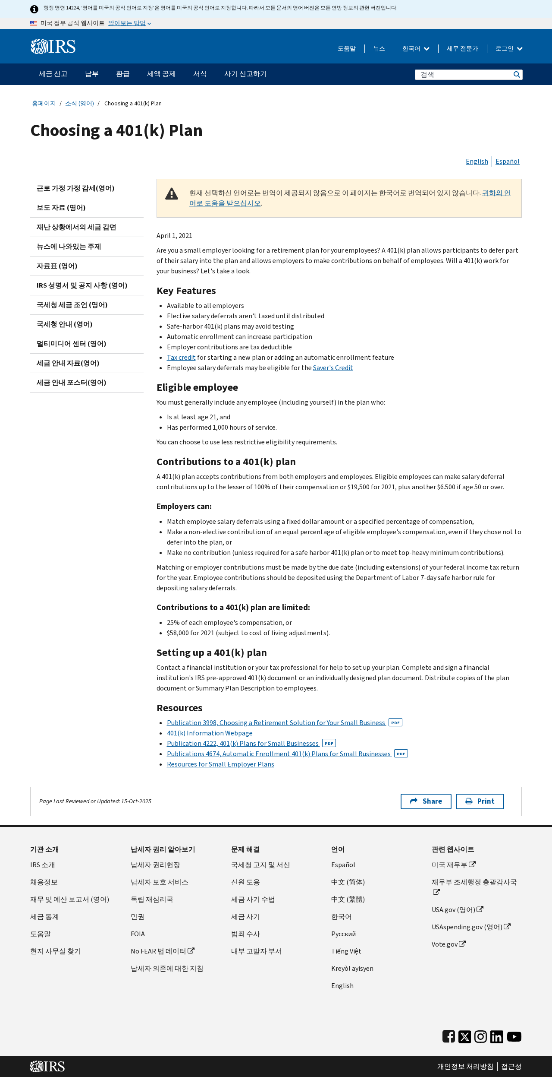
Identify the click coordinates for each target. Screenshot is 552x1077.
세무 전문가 (462, 48)
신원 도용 (245, 882)
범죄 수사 (245, 933)
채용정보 (44, 882)
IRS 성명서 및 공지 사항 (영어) (82, 285)
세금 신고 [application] (53, 73)
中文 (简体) (348, 882)
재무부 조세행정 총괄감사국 (474, 882)
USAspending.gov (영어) (467, 926)
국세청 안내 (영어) (65, 324)
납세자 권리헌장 (155, 864)
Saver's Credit (333, 367)
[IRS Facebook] (448, 1035)
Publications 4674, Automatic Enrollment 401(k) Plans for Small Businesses (286, 753)
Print (486, 801)
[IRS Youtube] (514, 1035)
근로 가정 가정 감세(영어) (76, 188)
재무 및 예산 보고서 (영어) (69, 899)
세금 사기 (245, 916)
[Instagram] (480, 1035)
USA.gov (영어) (453, 909)
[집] (53, 43)
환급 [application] (123, 73)
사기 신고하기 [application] (245, 73)
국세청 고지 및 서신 (260, 864)
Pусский (343, 933)
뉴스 (379, 48)
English (477, 161)
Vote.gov (445, 944)
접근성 (511, 1066)
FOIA (138, 933)
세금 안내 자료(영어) (68, 362)
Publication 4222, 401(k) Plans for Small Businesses (250, 743)
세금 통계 (44, 916)
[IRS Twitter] (464, 1035)
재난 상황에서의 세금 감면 (76, 226)
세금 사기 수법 (253, 899)
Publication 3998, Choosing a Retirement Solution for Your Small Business (283, 722)
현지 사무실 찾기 (55, 951)
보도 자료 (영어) (61, 207)
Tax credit (181, 357)
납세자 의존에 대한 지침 (167, 968)
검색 (516, 74)
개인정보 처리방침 (465, 1066)
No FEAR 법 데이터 (158, 951)
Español (508, 161)
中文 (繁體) (348, 899)
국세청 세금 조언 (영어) (72, 304)
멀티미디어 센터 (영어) (72, 343)
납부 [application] (92, 73)
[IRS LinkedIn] (496, 1035)
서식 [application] (200, 73)
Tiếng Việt (346, 951)
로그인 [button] (505, 48)
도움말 (347, 48)
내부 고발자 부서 (256, 951)
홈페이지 (44, 103)
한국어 (412, 48)
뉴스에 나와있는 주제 (69, 246)
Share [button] (432, 801)
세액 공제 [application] (161, 73)
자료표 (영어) (57, 265)
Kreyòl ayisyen (352, 968)
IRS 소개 (42, 864)
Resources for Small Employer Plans (220, 764)
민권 (137, 916)
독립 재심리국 (152, 899)
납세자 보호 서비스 (159, 882)
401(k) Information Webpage (210, 733)
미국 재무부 (449, 864)
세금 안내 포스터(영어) (72, 382)
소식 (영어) (79, 103)
